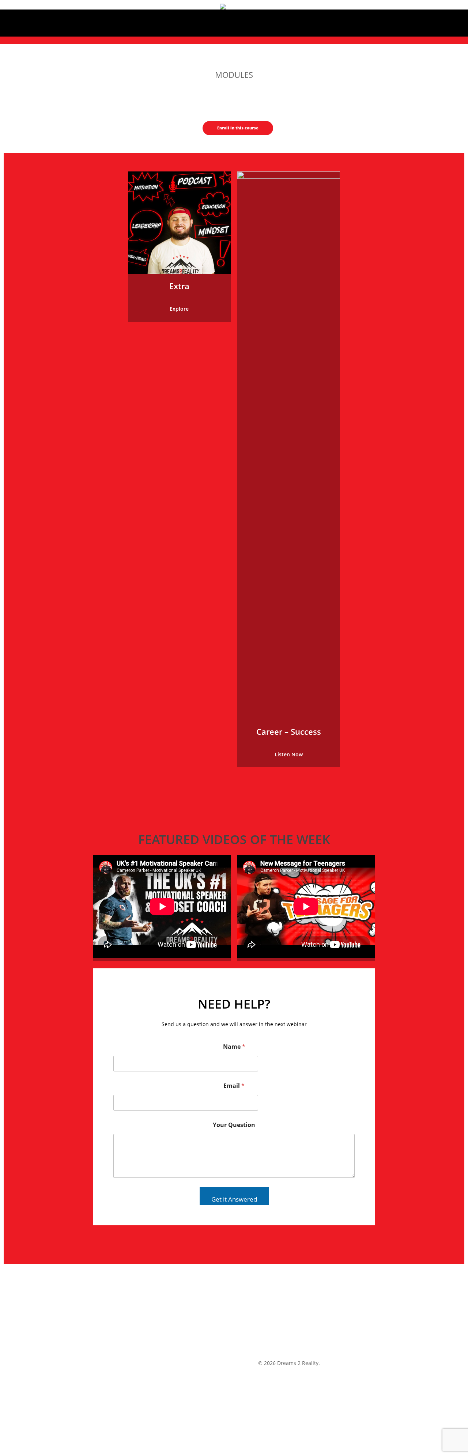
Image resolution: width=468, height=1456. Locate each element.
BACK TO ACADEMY (99, 65)
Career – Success (288, 731)
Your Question (234, 1125)
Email (234, 1085)
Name (234, 1046)
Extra (179, 285)
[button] (179, 309)
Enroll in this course (237, 128)
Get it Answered (234, 1199)
